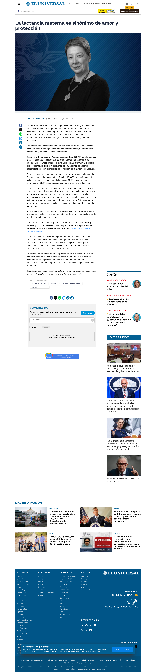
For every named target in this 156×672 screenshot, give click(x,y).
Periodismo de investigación (23, 585)
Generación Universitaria (65, 591)
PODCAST (84, 4)
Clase (40, 576)
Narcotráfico (22, 609)
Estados (20, 606)
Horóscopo (64, 612)
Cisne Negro (43, 595)
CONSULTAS (106, 4)
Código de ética (60, 660)
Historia (108, 660)
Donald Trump (23, 601)
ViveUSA (63, 603)
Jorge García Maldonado (119, 295)
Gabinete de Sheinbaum (22, 594)
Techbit (20, 639)
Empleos (63, 584)
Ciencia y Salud (23, 634)
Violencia (72, 660)
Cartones (20, 614)
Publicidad (81, 660)
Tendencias (21, 631)
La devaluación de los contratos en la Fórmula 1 (118, 302)
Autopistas (42, 590)
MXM (69, 4)
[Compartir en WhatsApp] (20, 134)
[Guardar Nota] (20, 147)
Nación (20, 576)
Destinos (41, 587)
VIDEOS (76, 4)
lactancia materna (39, 283)
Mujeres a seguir (23, 581)
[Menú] (19, 4)
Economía (21, 617)
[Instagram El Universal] (82, 630)
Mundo (20, 598)
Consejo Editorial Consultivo (41, 660)
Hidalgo (84, 584)
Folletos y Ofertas (67, 579)
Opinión (112, 274)
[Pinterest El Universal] (86, 630)
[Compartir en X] (20, 129)
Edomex (84, 576)
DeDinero (63, 601)
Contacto (88, 663)
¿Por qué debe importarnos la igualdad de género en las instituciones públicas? (119, 320)
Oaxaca (84, 579)
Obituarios (64, 587)
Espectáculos (22, 623)
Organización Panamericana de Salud (65, 283)
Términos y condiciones (73, 663)
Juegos (62, 606)
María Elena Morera (116, 280)
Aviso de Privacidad (95, 660)
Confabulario (22, 628)
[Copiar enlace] (20, 142)
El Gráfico (64, 595)
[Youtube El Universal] (95, 625)
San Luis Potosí (87, 590)
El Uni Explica (22, 590)
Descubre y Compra (68, 576)
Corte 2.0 (20, 579)
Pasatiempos (65, 609)
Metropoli (21, 603)
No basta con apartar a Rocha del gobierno (117, 286)
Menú (19, 642)
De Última (42, 584)
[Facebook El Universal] (86, 625)
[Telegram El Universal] (82, 625)
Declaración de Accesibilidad (124, 660)
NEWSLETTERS (94, 4)
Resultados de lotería (66, 616)
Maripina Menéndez (35, 119)
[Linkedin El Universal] (90, 630)
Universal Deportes (25, 620)
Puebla (84, 581)
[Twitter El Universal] (90, 625)
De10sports (64, 598)
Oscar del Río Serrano (117, 310)
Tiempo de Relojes (46, 592)
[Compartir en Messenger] (20, 138)
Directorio (25, 660)
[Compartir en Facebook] (20, 125)
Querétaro (85, 587)
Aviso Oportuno (66, 581)
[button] (129, 11)
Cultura (20, 625)
